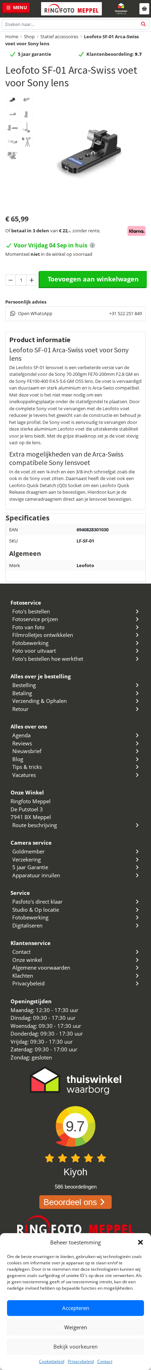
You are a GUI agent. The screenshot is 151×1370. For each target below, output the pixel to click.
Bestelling (24, 685)
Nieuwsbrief (26, 750)
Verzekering (26, 859)
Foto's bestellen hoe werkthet (47, 658)
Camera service (31, 842)
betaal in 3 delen (30, 230)
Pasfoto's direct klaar (37, 901)
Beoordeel (70, 1202)
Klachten (22, 975)
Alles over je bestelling (41, 676)
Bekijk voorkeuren (75, 1346)
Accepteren (75, 1307)
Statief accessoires (59, 36)
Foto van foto (28, 627)
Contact (104, 1361)
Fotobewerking (30, 642)
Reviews (22, 743)
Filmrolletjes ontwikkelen (42, 634)
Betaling (22, 693)
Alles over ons (29, 726)
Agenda (21, 735)
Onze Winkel (27, 792)
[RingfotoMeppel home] (71, 9)
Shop (29, 36)
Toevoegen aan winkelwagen (93, 279)
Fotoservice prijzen (35, 619)
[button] (140, 1242)
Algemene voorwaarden (41, 967)
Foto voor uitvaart (34, 650)
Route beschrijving (34, 825)
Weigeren (75, 1327)
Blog (17, 759)
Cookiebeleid (51, 1361)
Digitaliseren (27, 925)
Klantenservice (31, 943)
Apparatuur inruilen (36, 875)
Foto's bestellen (31, 611)
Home (11, 36)
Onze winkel (27, 959)
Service (20, 893)
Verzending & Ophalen (39, 700)
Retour (20, 708)
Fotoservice (26, 602)
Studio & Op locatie (35, 909)
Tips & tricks (27, 766)
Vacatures (24, 774)
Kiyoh (75, 1172)
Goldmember (28, 851)
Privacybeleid (81, 1361)
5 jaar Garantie (30, 867)
